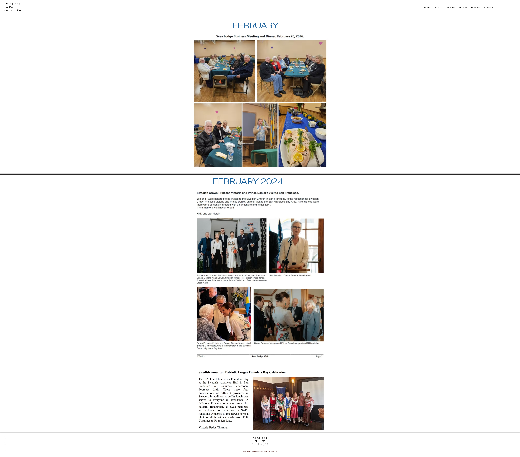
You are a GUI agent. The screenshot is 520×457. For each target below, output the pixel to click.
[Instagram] (5, 443)
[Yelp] (5, 449)
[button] (463, 7)
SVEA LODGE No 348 (12, 5)
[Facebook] (5, 437)
